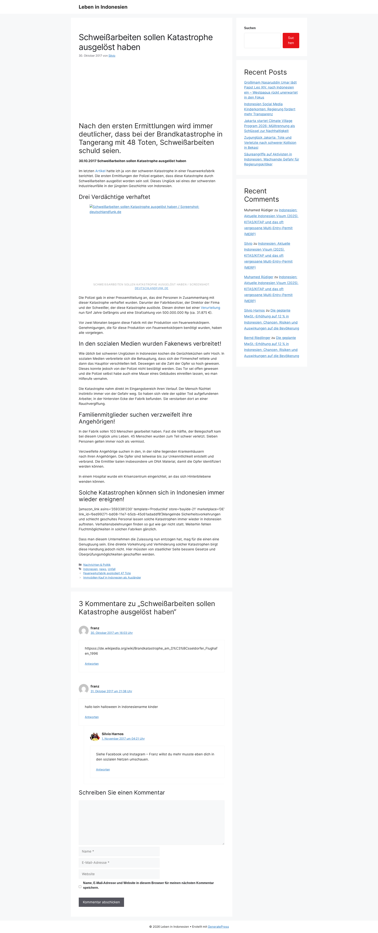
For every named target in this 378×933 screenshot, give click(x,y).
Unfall (111, 569)
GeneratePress (218, 926)
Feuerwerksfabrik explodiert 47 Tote (107, 573)
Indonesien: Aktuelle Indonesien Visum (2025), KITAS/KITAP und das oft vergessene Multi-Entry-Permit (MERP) (271, 222)
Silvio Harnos (254, 310)
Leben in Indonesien (103, 7)
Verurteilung (210, 308)
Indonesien (90, 569)
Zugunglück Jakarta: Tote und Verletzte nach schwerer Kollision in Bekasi (270, 143)
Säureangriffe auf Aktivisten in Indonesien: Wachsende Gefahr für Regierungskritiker (271, 159)
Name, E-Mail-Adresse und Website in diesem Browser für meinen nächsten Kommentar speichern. (148, 885)
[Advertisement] (151, 87)
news (102, 569)
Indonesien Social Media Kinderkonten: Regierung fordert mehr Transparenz (269, 109)
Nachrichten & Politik (97, 564)
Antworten (92, 663)
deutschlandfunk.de (152, 288)
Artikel (100, 171)
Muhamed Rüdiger (258, 277)
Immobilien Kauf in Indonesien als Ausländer (112, 577)
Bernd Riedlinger (257, 338)
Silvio (248, 243)
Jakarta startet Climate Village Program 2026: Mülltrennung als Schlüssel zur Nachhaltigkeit (269, 126)
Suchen (250, 28)
